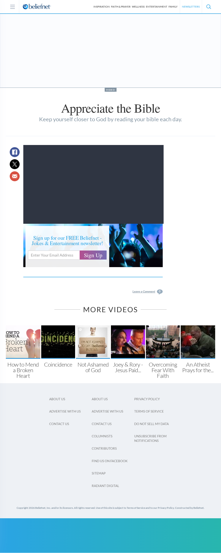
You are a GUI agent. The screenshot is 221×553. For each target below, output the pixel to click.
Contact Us (59, 424)
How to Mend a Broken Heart (23, 370)
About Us (57, 399)
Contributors (104, 448)
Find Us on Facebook (110, 461)
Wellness (138, 6)
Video (110, 89)
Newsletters (191, 6)
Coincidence (58, 364)
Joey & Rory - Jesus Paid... (128, 367)
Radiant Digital (105, 486)
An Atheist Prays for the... (198, 367)
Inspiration (101, 6)
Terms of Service (149, 411)
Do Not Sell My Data (151, 424)
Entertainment (156, 6)
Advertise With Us (65, 411)
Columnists (102, 436)
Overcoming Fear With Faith (163, 370)
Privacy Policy (147, 399)
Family (173, 6)
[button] (208, 6)
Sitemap (99, 473)
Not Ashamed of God (93, 367)
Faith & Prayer (121, 6)
